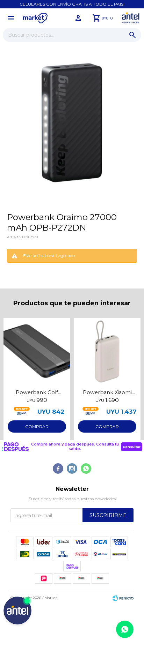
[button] (132, 35)
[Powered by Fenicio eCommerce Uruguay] (123, 598)
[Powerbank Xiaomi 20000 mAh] (107, 351)
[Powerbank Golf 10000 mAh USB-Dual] (36, 351)
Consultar (132, 447)
